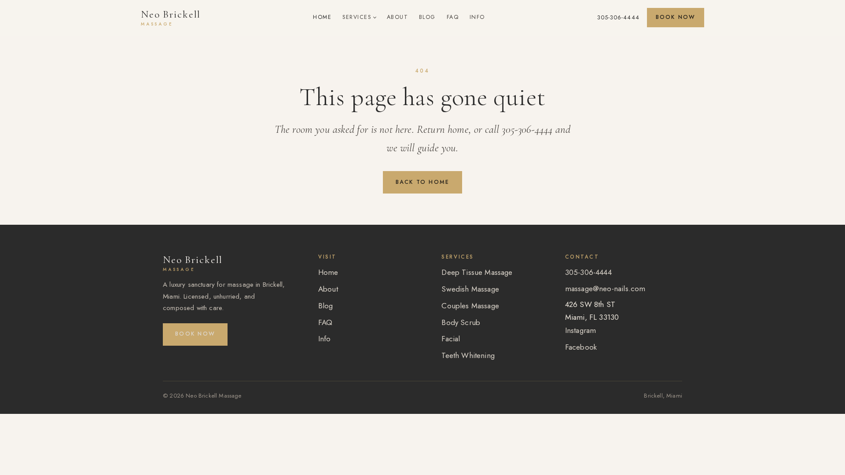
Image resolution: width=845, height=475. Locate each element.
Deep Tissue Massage (476, 272)
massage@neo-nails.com (605, 288)
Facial (450, 338)
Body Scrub (460, 322)
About (397, 17)
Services (356, 17)
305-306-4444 (618, 17)
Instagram (580, 330)
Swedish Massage (470, 289)
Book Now (676, 17)
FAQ (453, 17)
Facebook (581, 347)
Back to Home (423, 182)
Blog (427, 17)
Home (322, 17)
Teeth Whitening (468, 355)
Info (477, 17)
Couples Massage (470, 305)
